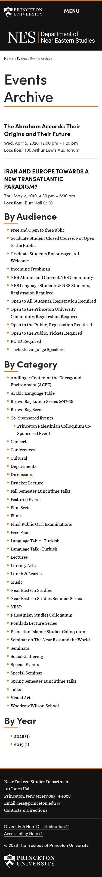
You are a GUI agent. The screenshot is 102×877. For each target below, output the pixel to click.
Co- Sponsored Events (32, 418)
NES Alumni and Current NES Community (52, 277)
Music (17, 582)
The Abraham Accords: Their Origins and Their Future (42, 130)
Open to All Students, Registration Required (53, 301)
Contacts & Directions (25, 810)
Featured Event (25, 499)
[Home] (51, 40)
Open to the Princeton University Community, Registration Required (45, 312)
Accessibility (21, 833)
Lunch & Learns (26, 573)
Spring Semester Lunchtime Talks (43, 681)
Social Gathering (27, 656)
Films (16, 515)
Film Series (21, 507)
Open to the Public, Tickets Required (46, 333)
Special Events (25, 664)
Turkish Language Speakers (37, 349)
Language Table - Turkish (35, 540)
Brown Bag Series (27, 409)
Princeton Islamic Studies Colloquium (48, 631)
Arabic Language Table (33, 393)
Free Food (20, 532)
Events (22, 58)
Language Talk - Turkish (34, 549)
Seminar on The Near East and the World (50, 639)
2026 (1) (22, 736)
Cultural (19, 458)
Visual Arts (21, 697)
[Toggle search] (94, 11)
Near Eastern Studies (31, 590)
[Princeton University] (26, 12)
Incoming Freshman (30, 269)
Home (8, 58)
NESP (16, 607)
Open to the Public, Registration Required (51, 324)
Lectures (19, 557)
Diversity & (34, 826)
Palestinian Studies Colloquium (41, 615)
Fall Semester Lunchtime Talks (40, 491)
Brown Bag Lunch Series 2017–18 (42, 401)
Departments (23, 466)
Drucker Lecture (27, 483)
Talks (16, 689)
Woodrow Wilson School (35, 705)
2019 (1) (21, 744)
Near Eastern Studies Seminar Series (46, 598)
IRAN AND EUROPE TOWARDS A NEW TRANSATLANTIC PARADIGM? (46, 178)
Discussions (22, 474)
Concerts (19, 441)
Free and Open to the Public (38, 230)
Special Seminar (26, 673)
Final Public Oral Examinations (41, 524)
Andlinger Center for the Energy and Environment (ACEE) (46, 381)
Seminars (20, 648)
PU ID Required (26, 341)
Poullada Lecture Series (34, 623)
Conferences (23, 449)
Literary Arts (23, 565)
